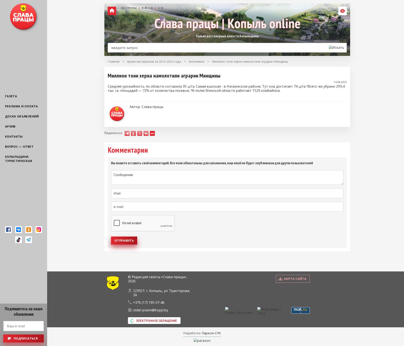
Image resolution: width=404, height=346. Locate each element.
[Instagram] (38, 229)
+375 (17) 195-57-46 (149, 302)
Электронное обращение (156, 320)
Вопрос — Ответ (19, 147)
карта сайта (295, 279)
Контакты (14, 136)
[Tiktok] (18, 239)
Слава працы (152, 106)
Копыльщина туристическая (18, 159)
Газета (11, 96)
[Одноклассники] (28, 229)
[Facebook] (8, 229)
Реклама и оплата (21, 106)
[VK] (18, 229)
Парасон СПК (211, 333)
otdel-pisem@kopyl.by (150, 310)
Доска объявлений (22, 116)
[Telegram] (28, 239)
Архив (10, 126)
